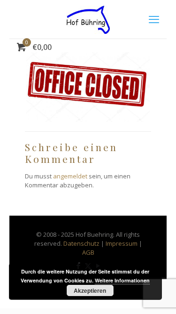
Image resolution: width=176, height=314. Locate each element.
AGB (88, 252)
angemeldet (70, 176)
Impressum (122, 243)
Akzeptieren (90, 290)
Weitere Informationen (122, 280)
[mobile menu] (154, 19)
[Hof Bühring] (88, 19)
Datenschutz (81, 243)
